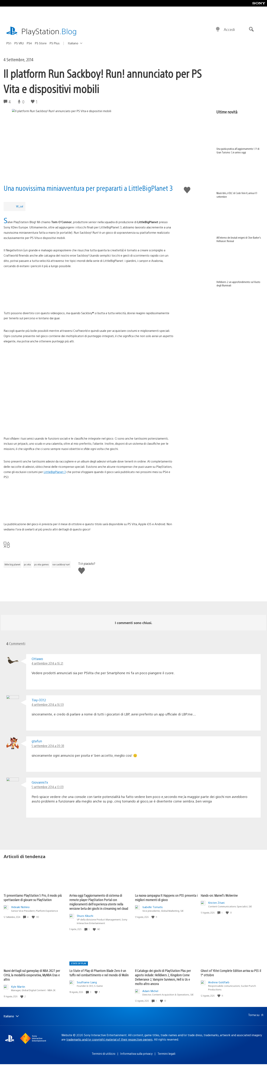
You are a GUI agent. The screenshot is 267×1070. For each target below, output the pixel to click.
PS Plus (55, 43)
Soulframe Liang (87, 982)
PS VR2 (19, 43)
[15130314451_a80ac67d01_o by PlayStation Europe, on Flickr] (89, 289)
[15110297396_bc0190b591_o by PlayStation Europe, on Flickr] (89, 419)
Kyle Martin (18, 986)
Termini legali (166, 1053)
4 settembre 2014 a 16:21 (47, 663)
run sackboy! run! (61, 564)
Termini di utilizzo (103, 1053)
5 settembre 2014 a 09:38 (48, 746)
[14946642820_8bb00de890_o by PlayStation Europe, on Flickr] (89, 500)
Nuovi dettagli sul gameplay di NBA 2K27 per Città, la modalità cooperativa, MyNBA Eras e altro (32, 974)
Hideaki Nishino (20, 907)
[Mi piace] (33, 917)
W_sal (19, 206)
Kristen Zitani (216, 902)
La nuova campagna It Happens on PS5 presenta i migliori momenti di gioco (166, 897)
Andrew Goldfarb (218, 982)
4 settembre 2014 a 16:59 (48, 704)
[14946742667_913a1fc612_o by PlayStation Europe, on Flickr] (89, 392)
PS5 (8, 43)
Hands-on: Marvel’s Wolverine (219, 895)
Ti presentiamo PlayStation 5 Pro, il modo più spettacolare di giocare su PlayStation (33, 897)
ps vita (27, 564)
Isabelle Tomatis (152, 907)
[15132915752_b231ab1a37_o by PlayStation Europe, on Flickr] (89, 365)
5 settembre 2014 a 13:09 (48, 787)
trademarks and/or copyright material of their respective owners (109, 1039)
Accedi (229, 29)
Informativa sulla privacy (136, 1053)
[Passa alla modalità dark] (217, 29)
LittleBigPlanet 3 (55, 472)
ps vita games (41, 564)
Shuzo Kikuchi (85, 915)
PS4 (29, 43)
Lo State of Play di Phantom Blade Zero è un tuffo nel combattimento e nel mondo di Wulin (99, 972)
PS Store (41, 43)
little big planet (12, 564)
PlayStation (49, 31)
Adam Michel (150, 991)
